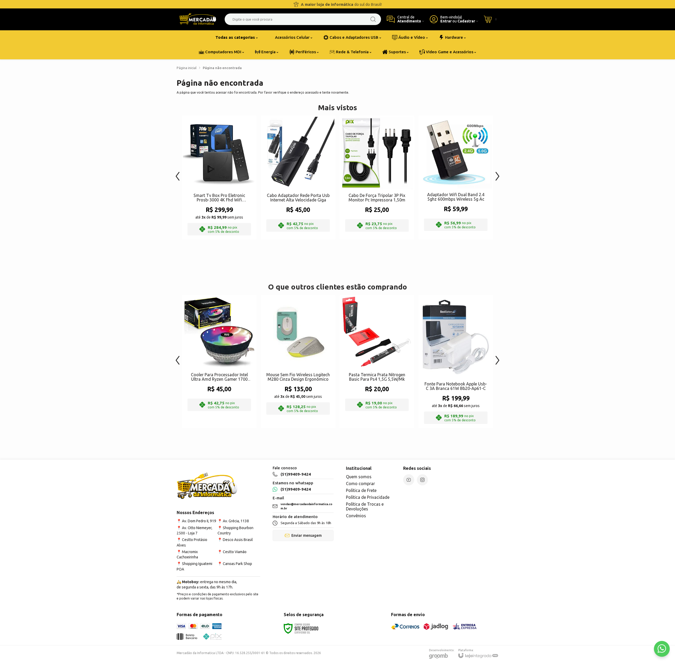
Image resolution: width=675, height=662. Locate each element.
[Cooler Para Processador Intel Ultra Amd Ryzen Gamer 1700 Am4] (219, 361)
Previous (177, 174)
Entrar (446, 21)
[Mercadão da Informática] (198, 19)
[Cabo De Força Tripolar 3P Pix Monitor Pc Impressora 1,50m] (377, 177)
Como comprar (360, 483)
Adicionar (229, 197)
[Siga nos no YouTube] (408, 479)
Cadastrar (466, 21)
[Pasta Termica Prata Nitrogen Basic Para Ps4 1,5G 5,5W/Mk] (377, 361)
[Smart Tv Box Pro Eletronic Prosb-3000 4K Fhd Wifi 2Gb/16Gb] (219, 177)
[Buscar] (373, 19)
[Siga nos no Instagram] (422, 479)
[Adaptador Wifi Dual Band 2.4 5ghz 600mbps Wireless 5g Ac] (456, 177)
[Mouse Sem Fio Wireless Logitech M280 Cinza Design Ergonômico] (298, 361)
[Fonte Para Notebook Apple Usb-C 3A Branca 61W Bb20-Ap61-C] (456, 361)
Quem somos (359, 476)
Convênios (356, 515)
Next (497, 174)
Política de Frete (361, 490)
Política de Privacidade (367, 497)
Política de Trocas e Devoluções (365, 506)
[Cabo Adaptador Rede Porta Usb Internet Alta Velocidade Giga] (298, 177)
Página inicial (186, 68)
